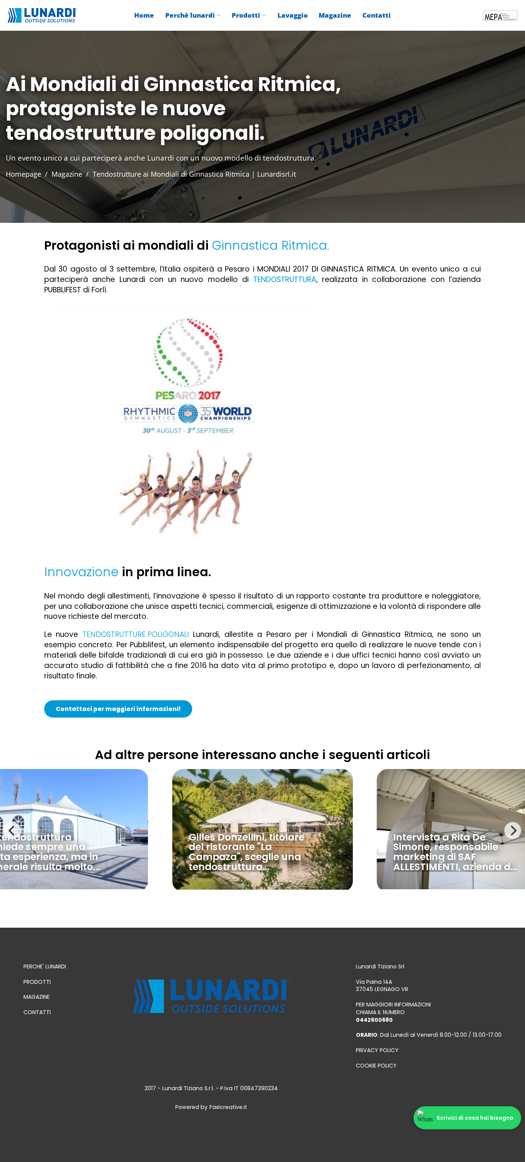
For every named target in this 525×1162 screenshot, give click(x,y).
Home (144, 15)
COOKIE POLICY (376, 1065)
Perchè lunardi (190, 15)
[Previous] (12, 830)
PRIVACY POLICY (377, 1050)
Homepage (23, 174)
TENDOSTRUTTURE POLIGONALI (135, 634)
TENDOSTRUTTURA (284, 279)
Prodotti (246, 15)
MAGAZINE (36, 997)
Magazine (335, 15)
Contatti (376, 15)
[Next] (512, 830)
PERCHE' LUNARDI (44, 966)
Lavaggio (292, 15)
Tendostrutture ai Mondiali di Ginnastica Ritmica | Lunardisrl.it (194, 174)
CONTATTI (37, 1012)
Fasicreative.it (228, 1107)
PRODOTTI (37, 982)
